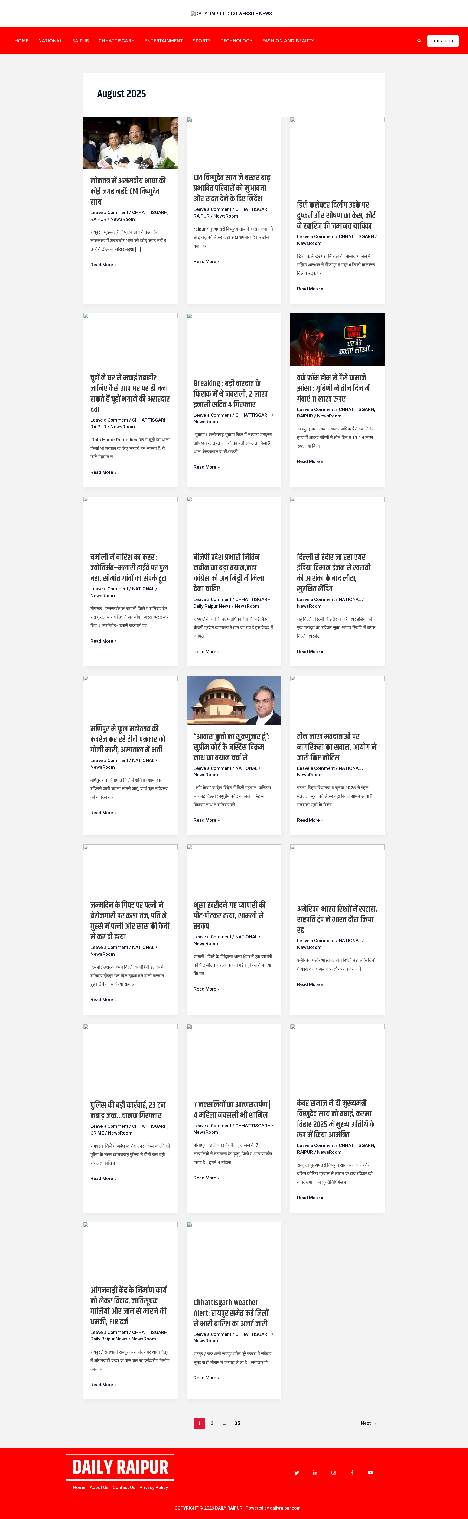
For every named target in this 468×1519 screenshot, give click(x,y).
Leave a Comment (109, 212)
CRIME (97, 1133)
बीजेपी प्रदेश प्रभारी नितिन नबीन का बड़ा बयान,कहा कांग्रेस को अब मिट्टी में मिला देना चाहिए (229, 573)
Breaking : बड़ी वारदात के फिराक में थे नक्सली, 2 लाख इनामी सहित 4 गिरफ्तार (231, 394)
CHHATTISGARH (117, 41)
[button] (419, 41)
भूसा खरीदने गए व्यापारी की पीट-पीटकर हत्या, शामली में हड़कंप (229, 916)
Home (79, 1487)
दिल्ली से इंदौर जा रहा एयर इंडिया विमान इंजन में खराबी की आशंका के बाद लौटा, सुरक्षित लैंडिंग (333, 573)
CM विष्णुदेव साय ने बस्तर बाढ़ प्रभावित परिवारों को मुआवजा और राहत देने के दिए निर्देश (232, 188)
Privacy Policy (153, 1487)
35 (237, 1423)
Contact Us (124, 1487)
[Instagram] (333, 1472)
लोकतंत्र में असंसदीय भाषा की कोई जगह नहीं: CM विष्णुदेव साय (127, 191)
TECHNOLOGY (236, 41)
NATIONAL (50, 41)
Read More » (103, 264)
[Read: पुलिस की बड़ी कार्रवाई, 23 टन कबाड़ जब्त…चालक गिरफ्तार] (130, 1058)
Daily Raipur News (212, 606)
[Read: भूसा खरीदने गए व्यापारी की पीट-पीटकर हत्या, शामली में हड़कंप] (234, 868)
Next (369, 1423)
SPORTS (202, 41)
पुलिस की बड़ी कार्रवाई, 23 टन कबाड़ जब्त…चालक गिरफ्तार (127, 1110)
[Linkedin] (315, 1472)
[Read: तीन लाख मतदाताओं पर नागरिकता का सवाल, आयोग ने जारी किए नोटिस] (337, 699)
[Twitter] (296, 1472)
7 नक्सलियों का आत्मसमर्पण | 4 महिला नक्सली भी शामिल (232, 1110)
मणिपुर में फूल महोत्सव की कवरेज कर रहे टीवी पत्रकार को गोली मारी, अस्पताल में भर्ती (127, 739)
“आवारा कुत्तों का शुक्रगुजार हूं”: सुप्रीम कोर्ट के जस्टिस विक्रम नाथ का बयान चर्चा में (232, 747)
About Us (99, 1487)
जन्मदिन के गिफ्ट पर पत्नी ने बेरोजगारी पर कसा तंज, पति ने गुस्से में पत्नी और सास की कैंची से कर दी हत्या (129, 921)
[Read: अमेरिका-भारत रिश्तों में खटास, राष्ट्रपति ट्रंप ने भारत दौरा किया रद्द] (337, 870)
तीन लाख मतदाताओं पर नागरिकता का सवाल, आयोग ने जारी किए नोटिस (336, 747)
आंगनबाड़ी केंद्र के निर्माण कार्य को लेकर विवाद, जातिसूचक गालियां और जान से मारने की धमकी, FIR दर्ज (128, 1306)
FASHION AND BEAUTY (288, 41)
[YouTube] (370, 1472)
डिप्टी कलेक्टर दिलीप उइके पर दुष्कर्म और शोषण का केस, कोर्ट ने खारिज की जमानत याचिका (336, 215)
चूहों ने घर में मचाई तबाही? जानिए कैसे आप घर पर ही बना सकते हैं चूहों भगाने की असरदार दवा (130, 394)
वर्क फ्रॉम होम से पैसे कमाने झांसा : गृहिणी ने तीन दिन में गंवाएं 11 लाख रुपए (333, 388)
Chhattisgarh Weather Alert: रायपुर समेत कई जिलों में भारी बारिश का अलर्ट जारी (231, 1313)
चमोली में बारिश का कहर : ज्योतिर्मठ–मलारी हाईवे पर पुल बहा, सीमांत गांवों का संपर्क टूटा (129, 568)
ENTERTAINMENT (163, 41)
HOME (21, 41)
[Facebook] (352, 1472)
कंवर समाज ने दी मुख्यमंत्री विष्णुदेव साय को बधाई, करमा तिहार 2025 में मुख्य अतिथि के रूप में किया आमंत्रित (336, 1119)
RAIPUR (80, 41)
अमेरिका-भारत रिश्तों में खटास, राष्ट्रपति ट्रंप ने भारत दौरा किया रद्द (337, 919)
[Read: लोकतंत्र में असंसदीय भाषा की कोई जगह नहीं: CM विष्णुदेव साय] (130, 142)
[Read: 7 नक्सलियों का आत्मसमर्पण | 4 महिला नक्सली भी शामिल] (234, 1058)
